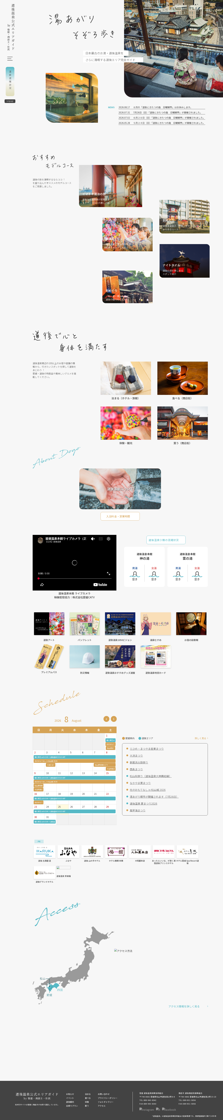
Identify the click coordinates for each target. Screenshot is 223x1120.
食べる (88, 1098)
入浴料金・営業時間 (118, 516)
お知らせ (70, 1094)
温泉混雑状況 (10, 80)
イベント (70, 1098)
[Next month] (114, 719)
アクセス (101, 1105)
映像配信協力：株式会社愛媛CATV (74, 597)
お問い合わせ (104, 1094)
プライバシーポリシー (107, 1098)
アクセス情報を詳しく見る (184, 1006)
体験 (87, 1101)
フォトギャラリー (105, 1101)
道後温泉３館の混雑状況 (164, 540)
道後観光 (70, 1101)
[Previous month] (106, 719)
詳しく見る (200, 738)
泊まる (88, 1094)
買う (87, 1105)
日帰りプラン (72, 1105)
